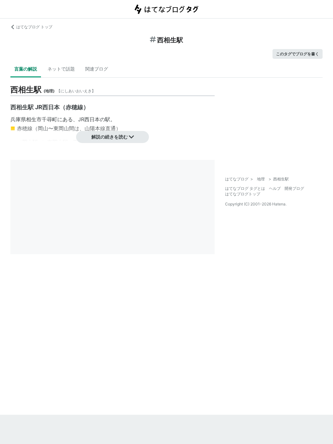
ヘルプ (275, 188)
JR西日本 (89, 119)
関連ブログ (96, 69)
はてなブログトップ (242, 193)
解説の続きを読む (109, 136)
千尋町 (49, 119)
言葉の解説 (25, 69)
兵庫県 (18, 119)
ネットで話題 (61, 69)
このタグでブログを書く (297, 53)
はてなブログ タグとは (245, 188)
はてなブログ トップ (34, 26)
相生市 (34, 119)
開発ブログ (294, 188)
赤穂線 (25, 128)
